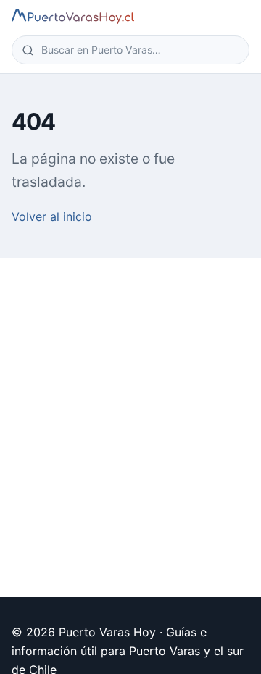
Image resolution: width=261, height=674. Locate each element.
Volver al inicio (52, 216)
